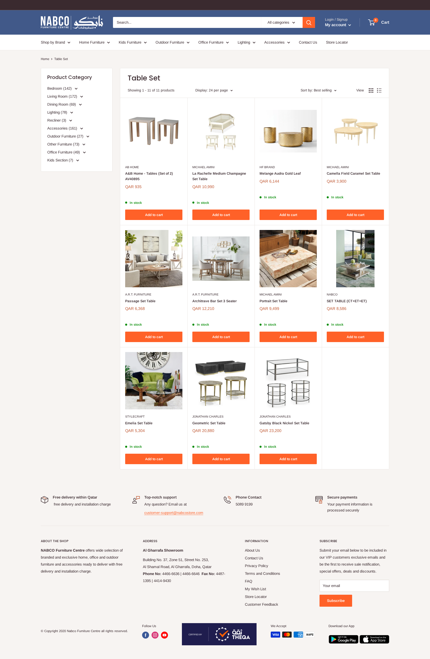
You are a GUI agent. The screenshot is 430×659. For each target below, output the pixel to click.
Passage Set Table (140, 301)
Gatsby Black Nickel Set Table (284, 423)
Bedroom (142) (60, 88)
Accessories (274, 42)
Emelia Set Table (139, 423)
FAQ (248, 581)
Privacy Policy (256, 566)
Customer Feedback (261, 604)
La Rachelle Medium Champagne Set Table (219, 176)
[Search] (309, 22)
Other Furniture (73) (63, 144)
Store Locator (337, 42)
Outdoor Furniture (170, 42)
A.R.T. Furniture (138, 294)
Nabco (332, 294)
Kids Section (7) (60, 160)
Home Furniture (92, 42)
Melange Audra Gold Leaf (280, 173)
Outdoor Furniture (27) (65, 136)
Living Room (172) (62, 96)
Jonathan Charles (207, 416)
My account (336, 25)
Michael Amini (203, 167)
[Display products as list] (379, 90)
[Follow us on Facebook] (145, 635)
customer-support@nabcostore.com (173, 513)
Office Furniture (210, 42)
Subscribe (336, 600)
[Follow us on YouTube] (164, 635)
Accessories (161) (62, 128)
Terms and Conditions (262, 573)
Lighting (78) (57, 112)
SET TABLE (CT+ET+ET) (347, 301)
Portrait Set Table (273, 301)
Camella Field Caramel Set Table (353, 173)
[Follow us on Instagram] (155, 635)
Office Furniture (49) (64, 152)
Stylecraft (135, 416)
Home (45, 59)
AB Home (132, 167)
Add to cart (154, 215)
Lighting (244, 42)
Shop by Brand (53, 42)
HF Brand (267, 167)
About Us (252, 550)
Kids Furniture (130, 42)
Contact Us (308, 42)
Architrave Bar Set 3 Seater (214, 301)
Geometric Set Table (208, 423)
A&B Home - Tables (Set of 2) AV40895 (149, 176)
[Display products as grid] (371, 90)
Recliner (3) (57, 120)
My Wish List (255, 589)
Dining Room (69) (62, 104)
